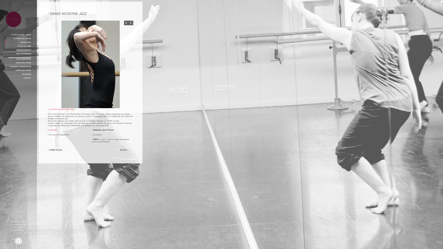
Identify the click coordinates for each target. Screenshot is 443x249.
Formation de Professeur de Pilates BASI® (19, 58)
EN (20, 233)
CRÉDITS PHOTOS (18, 230)
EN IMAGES (26, 74)
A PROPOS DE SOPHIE (22, 38)
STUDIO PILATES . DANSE (21, 35)
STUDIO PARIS (25, 42)
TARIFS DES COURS (23, 63)
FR (17, 233)
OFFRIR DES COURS (23, 70)
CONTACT (27, 78)
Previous (126, 23)
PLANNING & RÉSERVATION (20, 66)
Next (131, 23)
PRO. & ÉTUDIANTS (23, 54)
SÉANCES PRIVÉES (23, 50)
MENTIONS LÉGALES (18, 227)
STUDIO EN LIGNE (24, 46)
